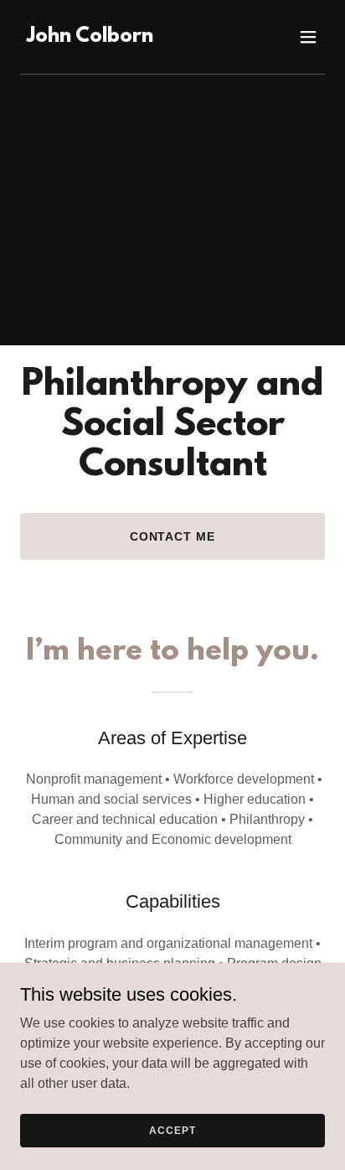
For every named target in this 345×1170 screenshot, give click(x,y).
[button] (308, 37)
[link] (90, 37)
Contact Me (173, 536)
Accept (172, 1130)
